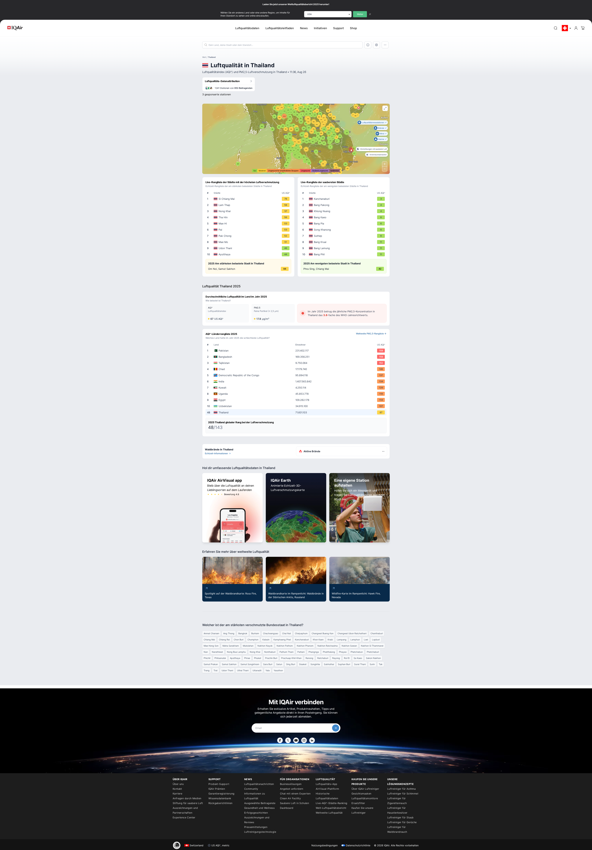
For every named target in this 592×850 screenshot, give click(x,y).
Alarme (381, 139)
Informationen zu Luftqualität (254, 796)
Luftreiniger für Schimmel (402, 793)
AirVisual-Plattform (327, 788)
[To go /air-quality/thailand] (296, 412)
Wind (382, 133)
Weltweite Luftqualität (329, 812)
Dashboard (286, 807)
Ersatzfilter (358, 803)
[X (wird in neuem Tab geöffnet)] (288, 740)
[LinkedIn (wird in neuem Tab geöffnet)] (312, 740)
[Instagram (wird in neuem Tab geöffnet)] (304, 740)
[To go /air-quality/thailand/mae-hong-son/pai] (249, 230)
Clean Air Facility (290, 798)
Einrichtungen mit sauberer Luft (373, 149)
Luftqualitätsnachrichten (259, 784)
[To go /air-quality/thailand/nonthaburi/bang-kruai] (344, 242)
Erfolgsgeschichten (256, 812)
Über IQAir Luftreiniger (365, 788)
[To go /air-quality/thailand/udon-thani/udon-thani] (249, 248)
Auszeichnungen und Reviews (256, 820)
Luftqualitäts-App (326, 784)
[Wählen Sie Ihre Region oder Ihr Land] (566, 28)
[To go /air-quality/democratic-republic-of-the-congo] (296, 375)
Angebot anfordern (291, 788)
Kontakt (177, 788)
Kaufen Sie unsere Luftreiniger (362, 810)
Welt (204, 57)
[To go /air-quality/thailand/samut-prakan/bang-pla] (344, 223)
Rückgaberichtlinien (220, 803)
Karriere (177, 793)
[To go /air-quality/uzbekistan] (296, 406)
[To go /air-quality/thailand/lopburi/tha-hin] (249, 217)
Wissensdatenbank (219, 798)
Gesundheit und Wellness (259, 807)
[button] (351, 149)
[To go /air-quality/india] (296, 381)
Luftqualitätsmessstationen (373, 122)
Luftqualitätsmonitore (365, 798)
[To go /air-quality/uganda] (296, 394)
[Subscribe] (335, 728)
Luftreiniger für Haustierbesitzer (397, 810)
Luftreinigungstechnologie (260, 831)
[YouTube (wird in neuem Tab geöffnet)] (296, 740)
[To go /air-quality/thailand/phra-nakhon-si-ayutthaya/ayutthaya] (249, 254)
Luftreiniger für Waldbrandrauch (397, 829)
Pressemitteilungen (255, 827)
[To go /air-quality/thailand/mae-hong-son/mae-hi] (249, 223)
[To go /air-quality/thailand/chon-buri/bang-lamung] (344, 248)
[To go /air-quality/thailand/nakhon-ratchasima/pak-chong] (249, 236)
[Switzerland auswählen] (566, 28)
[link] (555, 28)
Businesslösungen (290, 784)
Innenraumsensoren (378, 154)
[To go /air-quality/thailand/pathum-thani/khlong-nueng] (344, 211)
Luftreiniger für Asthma (401, 788)
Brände (381, 128)
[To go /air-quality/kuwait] (296, 388)
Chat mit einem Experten (295, 793)
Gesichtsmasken (361, 793)
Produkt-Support (218, 784)
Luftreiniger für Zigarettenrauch (397, 801)
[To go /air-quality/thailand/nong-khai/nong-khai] (249, 211)
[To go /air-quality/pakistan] (296, 350)
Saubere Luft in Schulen (294, 803)
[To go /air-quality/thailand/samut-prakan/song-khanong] (344, 230)
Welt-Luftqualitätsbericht (331, 807)
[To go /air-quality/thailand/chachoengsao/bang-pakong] (344, 205)
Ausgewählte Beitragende (259, 803)
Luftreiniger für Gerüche (402, 822)
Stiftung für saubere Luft (188, 803)
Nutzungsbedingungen (324, 845)
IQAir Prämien (216, 788)
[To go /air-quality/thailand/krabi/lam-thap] (249, 205)
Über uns (178, 784)
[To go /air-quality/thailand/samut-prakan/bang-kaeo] (344, 217)
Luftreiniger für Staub (400, 817)
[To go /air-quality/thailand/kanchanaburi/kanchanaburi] (344, 199)
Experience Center (184, 817)
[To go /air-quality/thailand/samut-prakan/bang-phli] (344, 254)
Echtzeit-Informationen (216, 453)
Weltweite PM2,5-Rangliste (370, 333)
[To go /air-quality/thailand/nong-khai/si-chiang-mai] (249, 199)
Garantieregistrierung (221, 793)
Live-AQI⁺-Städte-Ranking (331, 803)
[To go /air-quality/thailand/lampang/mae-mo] (249, 242)
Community (251, 788)
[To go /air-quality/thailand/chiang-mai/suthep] (344, 236)
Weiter (360, 14)
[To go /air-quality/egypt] (296, 400)
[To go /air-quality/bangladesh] (296, 357)
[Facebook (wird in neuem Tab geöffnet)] (280, 740)
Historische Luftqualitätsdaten (327, 796)
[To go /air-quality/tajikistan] (296, 363)
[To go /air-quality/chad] (296, 369)
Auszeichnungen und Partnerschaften (185, 810)
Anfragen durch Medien (187, 798)
